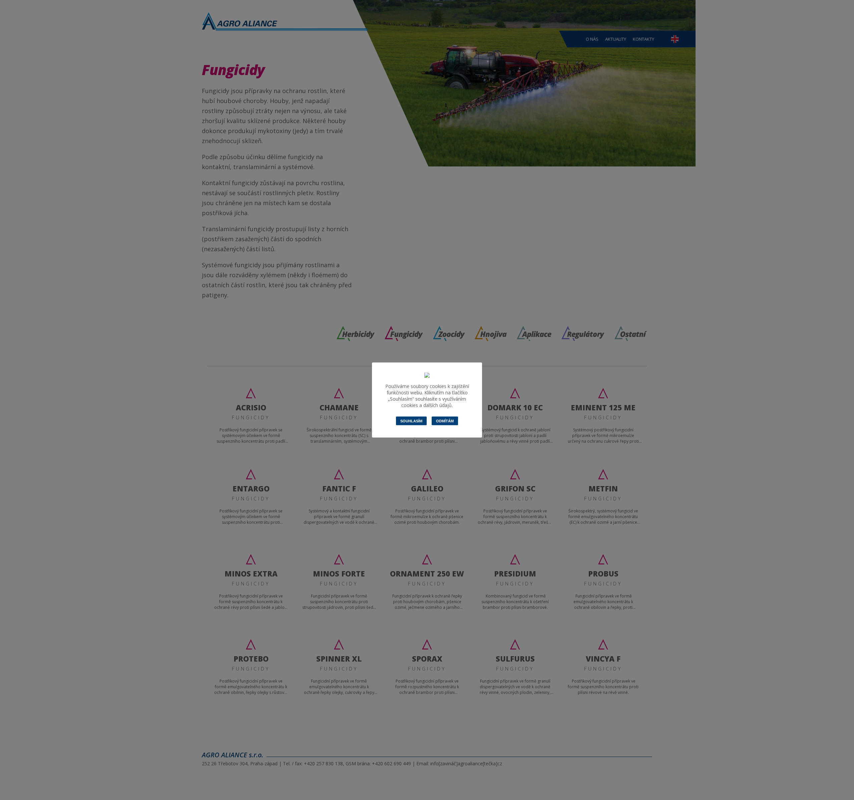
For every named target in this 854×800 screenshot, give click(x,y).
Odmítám (445, 421)
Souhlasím (411, 421)
